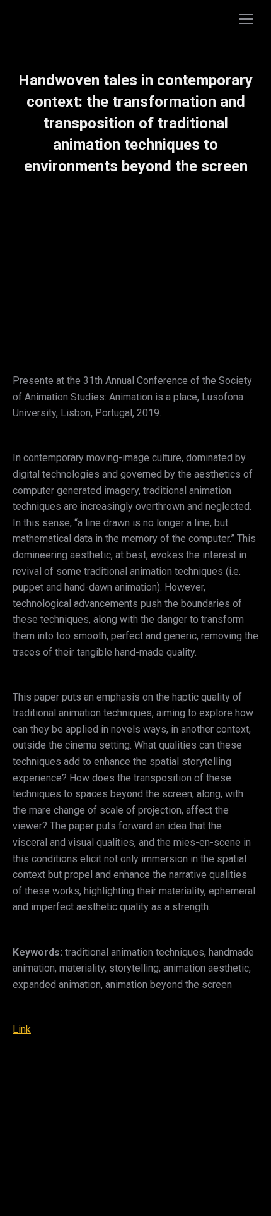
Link (22, 1029)
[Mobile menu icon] (245, 19)
